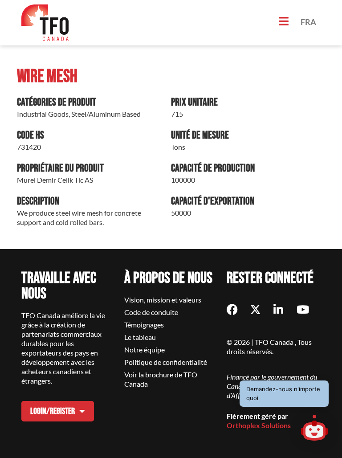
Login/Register (52, 411)
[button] (314, 429)
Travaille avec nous (58, 286)
